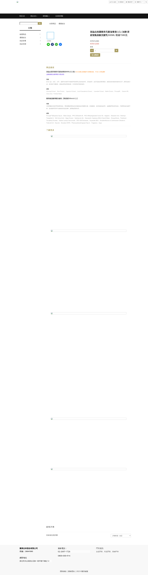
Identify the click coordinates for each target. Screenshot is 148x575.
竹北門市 (107, 551)
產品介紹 (33, 16)
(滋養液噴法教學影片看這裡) (55, 74)
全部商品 (52, 23)
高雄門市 (115, 551)
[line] (48, 44)
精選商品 (23, 34)
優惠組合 (23, 37)
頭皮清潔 (23, 44)
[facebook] (52, 44)
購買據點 (45, 16)
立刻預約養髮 (59, 16)
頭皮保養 (23, 41)
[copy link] (60, 44)
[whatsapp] (56, 44)
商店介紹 (22, 16)
